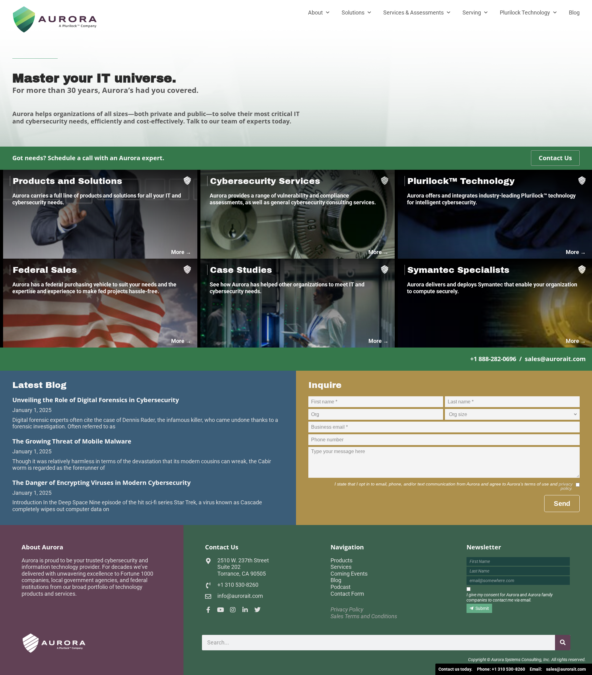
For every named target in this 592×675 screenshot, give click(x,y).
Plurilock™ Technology (461, 181)
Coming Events (349, 573)
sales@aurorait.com (566, 669)
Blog (574, 12)
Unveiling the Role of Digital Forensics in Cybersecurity (95, 400)
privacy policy (566, 486)
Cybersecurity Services (265, 181)
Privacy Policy (347, 609)
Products (341, 560)
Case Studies (241, 270)
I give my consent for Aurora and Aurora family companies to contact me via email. (510, 597)
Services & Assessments (413, 12)
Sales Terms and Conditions (364, 616)
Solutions (353, 12)
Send (562, 503)
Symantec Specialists (458, 270)
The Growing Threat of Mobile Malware (71, 441)
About (315, 12)
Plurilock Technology (525, 12)
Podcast (341, 587)
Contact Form (347, 593)
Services (341, 567)
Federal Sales (45, 270)
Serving (471, 12)
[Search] (562, 642)
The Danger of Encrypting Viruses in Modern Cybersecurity (101, 482)
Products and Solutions (67, 181)
